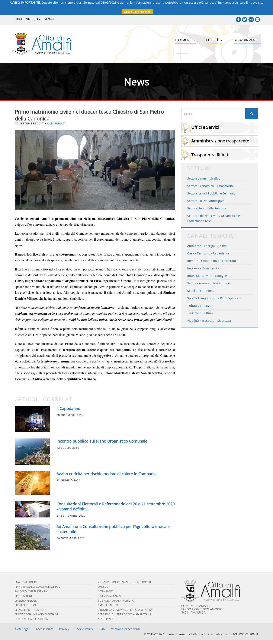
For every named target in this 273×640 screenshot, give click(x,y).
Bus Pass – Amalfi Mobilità (116, 600)
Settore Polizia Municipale (205, 201)
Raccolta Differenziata (31, 591)
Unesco (103, 587)
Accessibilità (45, 629)
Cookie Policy (84, 629)
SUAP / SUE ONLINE (26, 582)
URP (28, 18)
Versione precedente (126, 629)
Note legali (22, 629)
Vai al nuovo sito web (137, 12)
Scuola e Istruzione (200, 291)
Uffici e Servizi (205, 127)
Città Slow (105, 591)
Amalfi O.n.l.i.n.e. (109, 605)
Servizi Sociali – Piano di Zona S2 (36, 614)
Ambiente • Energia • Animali (207, 246)
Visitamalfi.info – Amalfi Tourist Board (124, 582)
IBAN (102, 629)
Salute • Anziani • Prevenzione (208, 283)
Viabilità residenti (27, 600)
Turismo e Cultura (200, 313)
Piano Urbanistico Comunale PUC (37, 587)
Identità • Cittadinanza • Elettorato (211, 261)
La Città (212, 40)
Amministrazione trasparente (220, 141)
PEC (38, 18)
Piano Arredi (23, 596)
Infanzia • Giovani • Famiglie (207, 276)
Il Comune (183, 40)
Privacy (64, 629)
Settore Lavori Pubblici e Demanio (211, 193)
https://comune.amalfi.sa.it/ (136, 5)
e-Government (245, 40)
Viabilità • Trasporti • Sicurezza (209, 321)
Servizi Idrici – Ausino (29, 610)
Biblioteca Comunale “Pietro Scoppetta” (125, 610)
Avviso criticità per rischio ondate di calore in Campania (107, 473)
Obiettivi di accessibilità (31, 619)
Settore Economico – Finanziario (210, 186)
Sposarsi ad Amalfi (110, 596)
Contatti (49, 18)
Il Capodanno (68, 408)
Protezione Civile (26, 605)
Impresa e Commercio (203, 268)
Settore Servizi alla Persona (206, 208)
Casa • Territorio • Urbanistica (208, 253)
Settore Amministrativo (203, 178)
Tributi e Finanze (199, 306)
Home (18, 18)
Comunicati (56, 123)
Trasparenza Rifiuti (209, 155)
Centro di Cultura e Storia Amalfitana (124, 614)
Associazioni (106, 619)
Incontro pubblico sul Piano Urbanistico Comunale (102, 441)
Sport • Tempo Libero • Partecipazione (214, 298)
